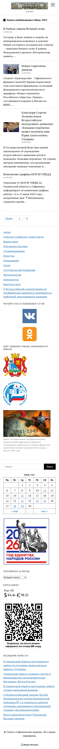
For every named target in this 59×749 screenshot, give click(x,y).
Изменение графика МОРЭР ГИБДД (27, 174)
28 (14, 506)
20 (7, 500)
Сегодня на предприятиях (19, 270)
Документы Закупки (15, 246)
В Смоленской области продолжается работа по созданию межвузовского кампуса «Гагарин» (26, 665)
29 (22, 506)
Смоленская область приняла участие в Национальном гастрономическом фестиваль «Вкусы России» (27, 677)
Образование (11, 260)
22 (22, 500)
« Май (14, 511)
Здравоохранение (14, 251)
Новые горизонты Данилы (34, 67)
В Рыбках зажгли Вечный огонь (24, 29)
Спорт (7, 265)
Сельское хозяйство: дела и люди (23, 237)
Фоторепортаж (12, 275)
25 (44, 500)
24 (37, 500)
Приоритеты (11, 279)
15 (22, 495)
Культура (8, 256)
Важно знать (10, 241)
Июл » (44, 511)
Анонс (7, 232)
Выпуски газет (12, 284)
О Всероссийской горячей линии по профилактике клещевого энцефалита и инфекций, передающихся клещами (27, 292)
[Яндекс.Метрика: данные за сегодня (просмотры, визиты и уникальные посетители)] (29, 744)
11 (44, 490)
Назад (9, 218)
